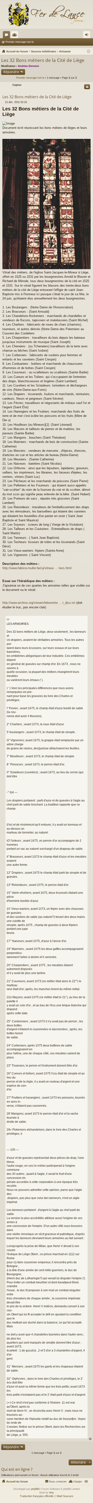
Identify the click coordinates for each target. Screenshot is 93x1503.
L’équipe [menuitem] (77, 1481)
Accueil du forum (17, 1481)
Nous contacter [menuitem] (58, 1481)
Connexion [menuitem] (87, 35)
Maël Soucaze (65, 1496)
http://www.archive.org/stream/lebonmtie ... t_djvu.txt (38, 602)
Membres (15, 35)
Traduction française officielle (36, 1496)
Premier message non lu (19, 41)
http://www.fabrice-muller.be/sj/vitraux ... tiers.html (37, 568)
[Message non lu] (3, 102)
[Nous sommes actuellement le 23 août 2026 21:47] (88, 51)
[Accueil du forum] (46, 14)
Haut (90, 1439)
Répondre (11, 72)
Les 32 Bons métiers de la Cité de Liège (42, 60)
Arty (51, 1492)
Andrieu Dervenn (28, 66)
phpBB (35, 1488)
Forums (7, 35)
